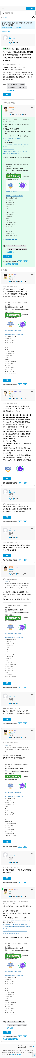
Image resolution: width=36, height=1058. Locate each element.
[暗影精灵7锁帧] (12, 31)
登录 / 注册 (30, 8)
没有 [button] (25, 262)
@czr (6, 581)
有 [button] (20, 262)
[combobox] (18, 13)
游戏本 (5, 17)
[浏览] (2, 8)
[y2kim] (5, 109)
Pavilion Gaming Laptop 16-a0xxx (17, 87)
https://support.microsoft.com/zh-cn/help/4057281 (17, 920)
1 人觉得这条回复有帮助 (11, 264)
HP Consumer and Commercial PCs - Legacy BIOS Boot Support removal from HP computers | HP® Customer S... (17, 147)
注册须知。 (19, 1055)
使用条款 (12, 1055)
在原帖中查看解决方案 (10, 239)
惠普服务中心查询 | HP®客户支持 (14, 196)
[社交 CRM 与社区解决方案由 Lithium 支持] (22, 1047)
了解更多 (18, 27)
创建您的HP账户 (7, 27)
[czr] (5, 37)
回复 (7, 95)
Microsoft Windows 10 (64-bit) (16, 84)
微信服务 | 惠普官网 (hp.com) (13, 191)
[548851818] (5, 393)
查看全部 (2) (10, 90)
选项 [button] (33, 17)
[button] (32, 36)
